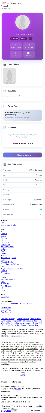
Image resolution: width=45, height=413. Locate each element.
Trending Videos (7, 247)
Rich (3, 282)
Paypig (37, 325)
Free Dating (21, 325)
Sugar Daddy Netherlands (24, 347)
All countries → (13, 362)
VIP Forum (5, 255)
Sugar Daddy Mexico (8, 360)
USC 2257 (5, 314)
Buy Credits (11, 225)
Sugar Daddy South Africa (30, 353)
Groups (4, 238)
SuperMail (5, 297)
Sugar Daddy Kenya (18, 355)
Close (14, 411)
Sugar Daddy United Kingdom (24, 342)
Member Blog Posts (8, 258)
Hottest (3, 253)
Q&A (3, 251)
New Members (6, 286)
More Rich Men (23, 319)
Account (4, 6)
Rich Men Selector (8, 279)
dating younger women (23, 323)
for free (18, 389)
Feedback (38, 410)
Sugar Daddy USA (7, 342)
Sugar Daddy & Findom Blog (12, 269)
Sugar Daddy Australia (19, 344)
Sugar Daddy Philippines (18, 357)
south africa (10, 118)
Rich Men (5, 319)
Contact (4, 271)
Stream (3, 236)
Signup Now (6, 411)
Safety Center (6, 308)
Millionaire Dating (30, 321)
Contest (4, 234)
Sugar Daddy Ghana (32, 355)
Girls (3, 290)
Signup (13, 3)
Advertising (5, 273)
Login (19, 3)
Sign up (15, 143)
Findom (31, 325)
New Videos (5, 245)
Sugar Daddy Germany (35, 344)
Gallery (4, 249)
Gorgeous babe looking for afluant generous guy (19, 113)
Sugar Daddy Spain (32, 351)
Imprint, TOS (6, 310)
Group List (5, 242)
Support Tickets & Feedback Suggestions (16, 303)
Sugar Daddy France (8, 347)
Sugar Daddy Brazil (34, 357)
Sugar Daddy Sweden (16, 349)
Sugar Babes (11, 325)
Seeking (12, 319)
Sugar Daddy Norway (32, 349)
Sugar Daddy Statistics (28, 362)
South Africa (21, 34)
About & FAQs (7, 262)
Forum (3, 231)
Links (3, 266)
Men (2, 288)
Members (4, 240)
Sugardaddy (17, 321)
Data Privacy (6, 312)
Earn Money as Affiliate (10, 264)
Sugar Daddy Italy (19, 351)
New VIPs (5, 284)
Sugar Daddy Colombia (24, 360)
